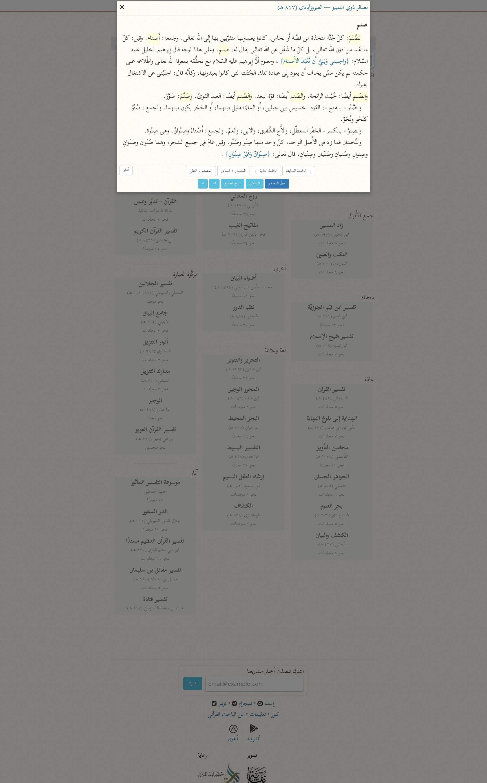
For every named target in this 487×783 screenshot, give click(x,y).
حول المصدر (277, 183)
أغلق (126, 170)
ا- (203, 183)
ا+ (214, 183)
